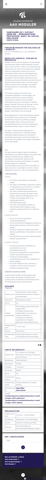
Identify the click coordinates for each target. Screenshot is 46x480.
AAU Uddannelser (12, 459)
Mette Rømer (21, 390)
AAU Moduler (10, 464)
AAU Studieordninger (13, 462)
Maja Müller (20, 388)
